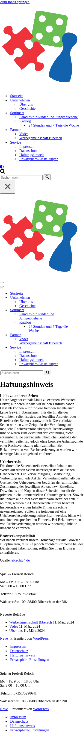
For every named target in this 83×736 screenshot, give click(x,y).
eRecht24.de (21, 560)
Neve (4, 638)
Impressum (27, 146)
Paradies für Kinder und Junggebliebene (48, 117)
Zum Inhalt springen (15, 2)
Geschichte (27, 108)
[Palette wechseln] (41, 166)
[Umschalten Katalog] (80, 323)
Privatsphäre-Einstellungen (38, 159)
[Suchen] (2, 172)
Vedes (23, 134)
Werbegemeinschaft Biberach (40, 138)
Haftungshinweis (31, 155)
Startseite (16, 96)
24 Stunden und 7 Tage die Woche (54, 125)
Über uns (26, 104)
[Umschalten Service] (80, 347)
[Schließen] (7, 187)
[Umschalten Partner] (80, 335)
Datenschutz (28, 151)
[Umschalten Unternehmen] (80, 298)
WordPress (41, 638)
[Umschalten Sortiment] (80, 310)
